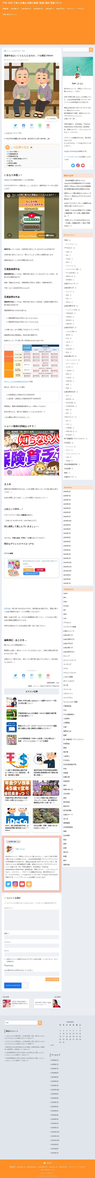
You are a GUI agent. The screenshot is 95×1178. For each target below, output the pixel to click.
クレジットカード (73, 360)
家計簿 (69, 335)
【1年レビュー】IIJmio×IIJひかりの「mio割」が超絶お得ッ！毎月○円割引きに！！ (77, 223)
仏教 (68, 457)
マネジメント (71, 8)
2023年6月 (67, 504)
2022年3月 (67, 550)
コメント (8, 908)
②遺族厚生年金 (13, 156)
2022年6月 (67, 537)
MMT (68, 262)
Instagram (15, 887)
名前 (6, 933)
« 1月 (52, 1045)
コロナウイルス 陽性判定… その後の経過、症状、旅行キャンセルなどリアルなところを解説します (24, 1037)
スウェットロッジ (72, 453)
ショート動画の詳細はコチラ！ (18, 158)
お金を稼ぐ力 (15, 8)
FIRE (67, 240)
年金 (57, 683)
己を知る (68, 443)
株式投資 (70, 435)
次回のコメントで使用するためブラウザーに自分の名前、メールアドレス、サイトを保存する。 (32, 960)
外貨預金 (70, 317)
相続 (68, 345)
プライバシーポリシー (47, 1173)
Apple (69, 252)
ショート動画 (30, 185)
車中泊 (69, 302)
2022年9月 (67, 525)
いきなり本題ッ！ (13, 151)
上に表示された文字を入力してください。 (19, 970)
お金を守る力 (60, 8)
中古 (68, 395)
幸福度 (69, 460)
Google (69, 259)
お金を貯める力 (26, 8)
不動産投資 (70, 313)
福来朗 (29, 1043)
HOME (49, 1163)
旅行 (68, 298)
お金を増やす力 (38, 8)
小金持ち (70, 377)
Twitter (8, 887)
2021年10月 (67, 571)
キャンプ (70, 291)
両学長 (6, 185)
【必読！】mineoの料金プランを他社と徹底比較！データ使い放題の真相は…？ (77, 213)
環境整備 (70, 279)
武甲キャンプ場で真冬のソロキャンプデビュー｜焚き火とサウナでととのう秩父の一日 (77, 196)
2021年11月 (67, 567)
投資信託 (70, 320)
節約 (68, 409)
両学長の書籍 (12, 163)
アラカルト (80, 8)
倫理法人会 (70, 276)
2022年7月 (67, 533)
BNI (68, 255)
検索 (91, 50)
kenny (29, 1038)
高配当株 (70, 323)
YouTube (22, 887)
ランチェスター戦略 (73, 269)
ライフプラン (71, 244)
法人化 (69, 342)
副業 (68, 374)
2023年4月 (67, 512)
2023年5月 (67, 508)
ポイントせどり (72, 363)
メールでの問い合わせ (21, 877)
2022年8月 (67, 529)
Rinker (30, 566)
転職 (68, 388)
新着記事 (5, 8)
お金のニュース (71, 283)
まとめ (10, 161)
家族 (68, 295)
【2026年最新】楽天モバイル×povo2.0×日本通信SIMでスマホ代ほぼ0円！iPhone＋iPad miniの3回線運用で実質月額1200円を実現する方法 (77, 185)
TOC (68, 424)
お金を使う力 (49, 8)
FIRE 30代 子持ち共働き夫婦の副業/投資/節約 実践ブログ (32, 2)
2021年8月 (67, 579)
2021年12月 (67, 562)
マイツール (70, 266)
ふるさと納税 (71, 331)
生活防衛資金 (71, 406)
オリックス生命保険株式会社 (16, 382)
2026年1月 (67, 491)
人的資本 (70, 370)
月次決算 (68, 468)
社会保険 (70, 349)
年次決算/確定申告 (72, 464)
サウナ (69, 450)
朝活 (67, 473)
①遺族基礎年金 (13, 154)
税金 (68, 352)
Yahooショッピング (31, 573)
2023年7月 (67, 500)
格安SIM (70, 399)
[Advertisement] (47, 31)
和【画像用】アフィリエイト (75, 439)
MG (68, 421)
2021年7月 (67, 583)
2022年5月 (67, 541)
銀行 (68, 413)
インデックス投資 (73, 310)
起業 (68, 384)
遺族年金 (56, 686)
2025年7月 (67, 496)
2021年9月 (67, 575)
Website (29, 887)
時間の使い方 (71, 431)
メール (7, 942)
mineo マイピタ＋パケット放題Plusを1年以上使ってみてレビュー (77, 204)
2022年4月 (67, 546)
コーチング (70, 446)
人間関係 (70, 428)
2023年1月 (67, 516)
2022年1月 (67, 558)
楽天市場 (40, 570)
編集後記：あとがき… (15, 165)
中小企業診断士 (72, 273)
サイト (6, 951)
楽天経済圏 (71, 402)
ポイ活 (69, 367)
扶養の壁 (70, 381)
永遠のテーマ (70, 477)
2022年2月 (67, 554)
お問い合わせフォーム (10, 14)
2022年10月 (67, 521)
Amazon (28, 570)
